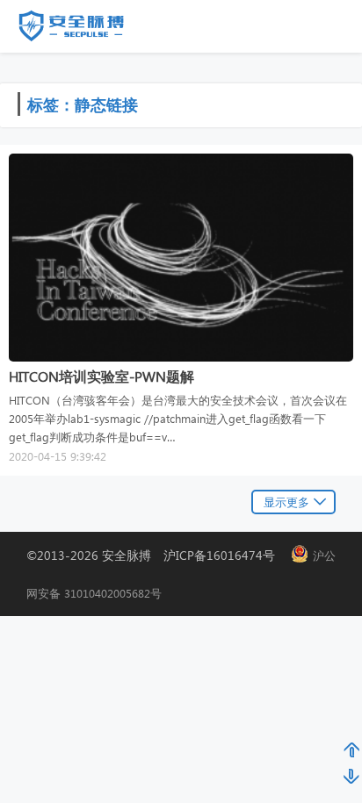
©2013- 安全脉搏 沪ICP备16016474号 (156, 555)
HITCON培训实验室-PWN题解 (101, 376)
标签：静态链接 (82, 104)
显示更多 (286, 501)
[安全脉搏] (84, 30)
